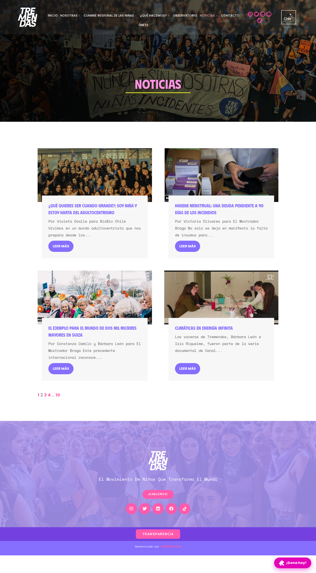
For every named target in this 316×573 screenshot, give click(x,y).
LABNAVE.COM (171, 546)
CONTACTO (230, 15)
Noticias (207, 15)
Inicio (53, 15)
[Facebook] (269, 14)
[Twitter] (256, 14)
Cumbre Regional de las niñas (109, 15)
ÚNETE (143, 25)
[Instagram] (250, 14)
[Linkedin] (262, 14)
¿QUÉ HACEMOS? (153, 15)
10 (57, 395)
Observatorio (185, 15)
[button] (158, 494)
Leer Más (61, 246)
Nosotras (68, 15)
